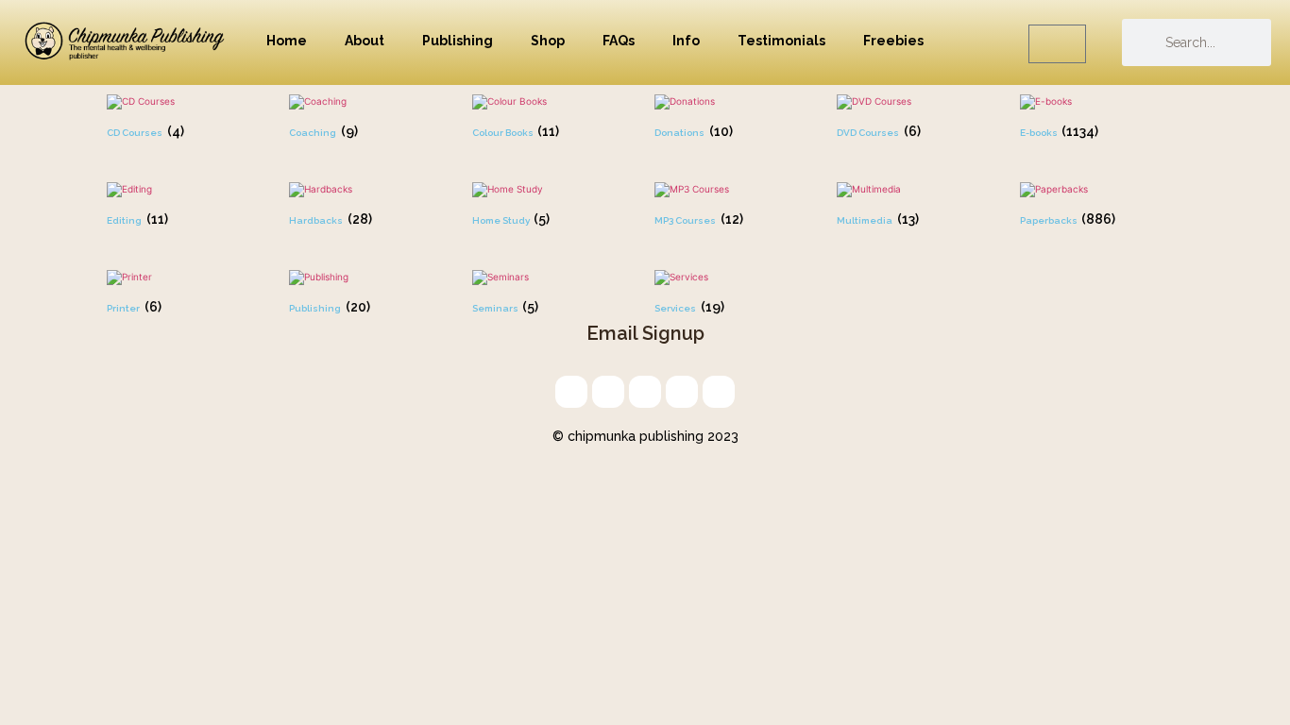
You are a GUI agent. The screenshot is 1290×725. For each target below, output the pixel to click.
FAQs (619, 40)
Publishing (457, 40)
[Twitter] (608, 392)
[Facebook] (682, 392)
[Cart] (1057, 44)
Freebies (893, 40)
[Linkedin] (645, 392)
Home (286, 40)
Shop (548, 40)
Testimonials (781, 40)
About (364, 40)
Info (686, 40)
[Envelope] (571, 392)
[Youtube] (719, 392)
